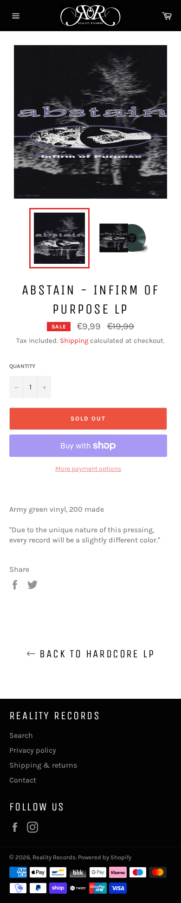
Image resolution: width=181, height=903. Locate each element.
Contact (22, 780)
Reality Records (54, 857)
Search (21, 735)
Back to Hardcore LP (95, 653)
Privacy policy (32, 750)
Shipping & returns (43, 765)
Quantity (22, 366)
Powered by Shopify (104, 857)
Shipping (74, 340)
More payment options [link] (88, 469)
